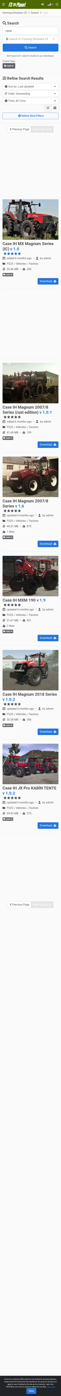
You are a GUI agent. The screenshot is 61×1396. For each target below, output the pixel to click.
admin (47, 258)
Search (35, 12)
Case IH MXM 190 (24, 600)
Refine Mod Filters (32, 115)
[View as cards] (54, 108)
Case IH (10, 66)
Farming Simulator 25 (15, 12)
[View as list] (48, 108)
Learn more (51, 1387)
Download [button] (46, 281)
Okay (31, 1391)
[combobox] (30, 39)
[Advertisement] (30, 166)
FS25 (10, 263)
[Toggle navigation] (3, 4)
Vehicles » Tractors (27, 263)
